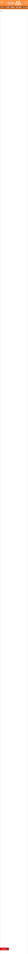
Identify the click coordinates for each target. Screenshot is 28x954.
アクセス (2, 7)
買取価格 (12, 7)
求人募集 (7, 7)
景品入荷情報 (18, 7)
